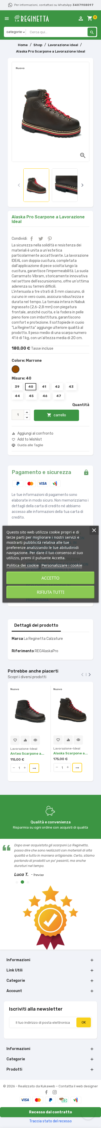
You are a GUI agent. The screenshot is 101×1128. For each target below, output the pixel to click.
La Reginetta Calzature (43, 638)
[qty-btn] (13, 768)
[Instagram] (55, 1092)
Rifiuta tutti (50, 592)
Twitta (41, 239)
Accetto (50, 578)
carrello (56, 415)
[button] (17, 882)
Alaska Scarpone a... (70, 753)
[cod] (63, 1100)
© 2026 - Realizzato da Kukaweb (29, 1086)
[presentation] (18, 185)
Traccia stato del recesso (50, 1121)
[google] (75, 1100)
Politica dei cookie (22, 565)
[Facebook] (46, 1092)
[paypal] (50, 1100)
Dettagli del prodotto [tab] (36, 625)
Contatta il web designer (78, 1086)
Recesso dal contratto (50, 1112)
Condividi (31, 239)
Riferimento (23, 651)
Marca (17, 638)
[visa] (25, 1100)
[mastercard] (37, 1100)
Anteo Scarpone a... (27, 753)
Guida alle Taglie (30, 445)
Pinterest (50, 239)
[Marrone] (15, 369)
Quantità (80, 405)
